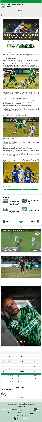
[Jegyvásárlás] (15, 10)
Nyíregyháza (22, 381)
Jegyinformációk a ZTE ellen (33, 222)
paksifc (6, 186)
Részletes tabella (4, 384)
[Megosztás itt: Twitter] (25, 189)
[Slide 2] (21, 344)
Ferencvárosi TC (22, 368)
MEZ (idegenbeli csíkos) (21, 341)
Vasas (21, 356)
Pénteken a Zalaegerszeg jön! (8, 222)
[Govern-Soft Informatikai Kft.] (24, 418)
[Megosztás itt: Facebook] (16, 189)
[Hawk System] (16, 418)
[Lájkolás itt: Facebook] (8, 189)
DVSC (21, 366)
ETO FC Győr (21, 354)
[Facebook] (18, 10)
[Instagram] (20, 10)
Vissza (21, 221)
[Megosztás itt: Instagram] (33, 189)
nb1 (3, 186)
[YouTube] (21, 10)
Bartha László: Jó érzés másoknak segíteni (13, 208)
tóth (9, 186)
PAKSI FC (21, 361)
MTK (10, 381)
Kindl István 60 (31, 208)
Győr (10, 378)
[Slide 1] (19, 344)
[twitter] (24, 10)
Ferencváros (9, 375)
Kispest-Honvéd (22, 371)
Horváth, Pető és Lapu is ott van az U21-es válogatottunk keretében (33, 200)
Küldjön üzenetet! (21, 397)
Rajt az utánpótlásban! (13, 199)
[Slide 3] (22, 344)
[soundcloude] (23, 10)
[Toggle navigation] (2, 15)
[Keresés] (26, 10)
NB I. (38, 40)
